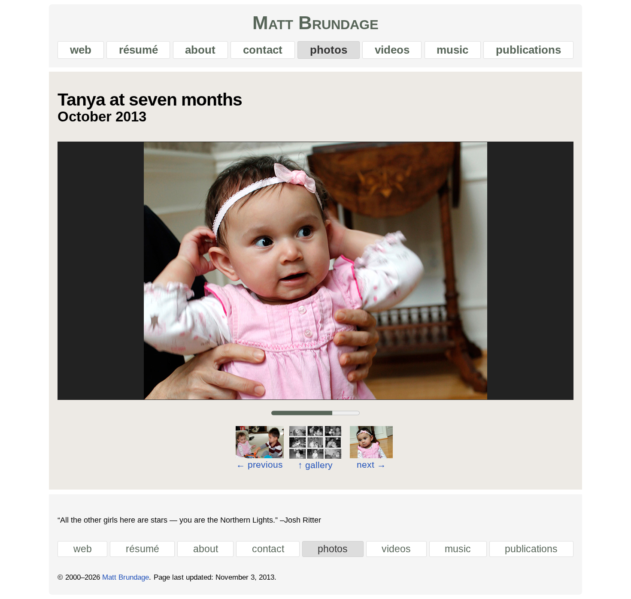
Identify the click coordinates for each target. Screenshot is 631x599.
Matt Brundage (315, 22)
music (452, 50)
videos (392, 50)
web (80, 50)
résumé (138, 50)
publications (528, 50)
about (200, 50)
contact (262, 50)
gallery (315, 465)
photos (328, 50)
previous (259, 464)
